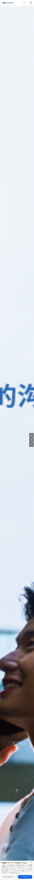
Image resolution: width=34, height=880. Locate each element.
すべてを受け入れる (25, 876)
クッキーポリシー (8, 876)
